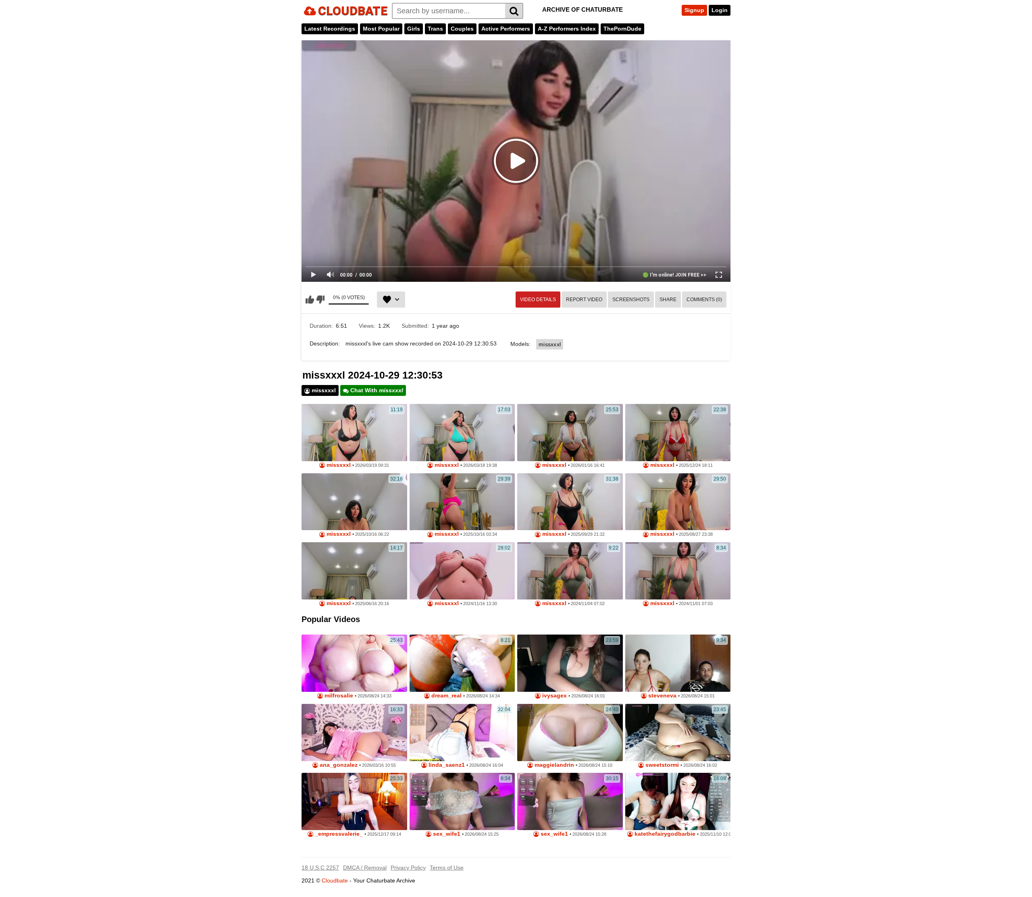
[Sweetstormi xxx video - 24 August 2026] (678, 732)
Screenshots (630, 299)
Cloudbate (335, 880)
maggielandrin (553, 765)
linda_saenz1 (446, 765)
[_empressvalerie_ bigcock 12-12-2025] (354, 801)
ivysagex (554, 696)
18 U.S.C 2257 (320, 867)
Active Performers (505, 28)
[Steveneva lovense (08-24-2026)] (678, 663)
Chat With (376, 390)
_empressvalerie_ (338, 834)
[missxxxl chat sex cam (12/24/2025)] (678, 432)
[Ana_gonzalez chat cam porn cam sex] (354, 732)
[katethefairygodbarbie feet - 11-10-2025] (678, 801)
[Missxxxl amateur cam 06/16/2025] (354, 570)
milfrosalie (338, 696)
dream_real (446, 696)
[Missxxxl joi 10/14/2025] (462, 502)
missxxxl (550, 344)
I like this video (310, 300)
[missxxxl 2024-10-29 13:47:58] (570, 570)
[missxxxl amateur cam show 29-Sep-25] (570, 502)
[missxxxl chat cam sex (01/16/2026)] (570, 432)
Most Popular (381, 28)
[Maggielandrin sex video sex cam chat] (570, 732)
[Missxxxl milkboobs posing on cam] (354, 502)
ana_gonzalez (338, 765)
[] (514, 11)
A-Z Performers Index (567, 28)
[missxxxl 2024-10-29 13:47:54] (678, 570)
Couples (462, 28)
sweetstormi (661, 765)
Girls (413, 28)
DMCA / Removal (365, 867)
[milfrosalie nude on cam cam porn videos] (354, 663)
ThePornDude (622, 28)
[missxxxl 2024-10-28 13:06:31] (462, 570)
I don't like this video (320, 300)
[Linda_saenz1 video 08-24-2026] (462, 732)
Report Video (584, 299)
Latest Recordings (329, 28)
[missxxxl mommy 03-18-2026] (354, 432)
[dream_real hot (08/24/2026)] (462, 663)
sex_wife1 (445, 834)
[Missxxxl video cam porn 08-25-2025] (678, 502)
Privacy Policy (408, 867)
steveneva (661, 696)
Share (668, 299)
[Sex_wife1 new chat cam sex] (462, 801)
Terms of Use (447, 867)
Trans (435, 28)
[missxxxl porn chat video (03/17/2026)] (462, 432)
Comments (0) (704, 299)
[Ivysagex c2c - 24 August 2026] (570, 663)
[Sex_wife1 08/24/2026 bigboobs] (570, 801)
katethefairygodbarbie (664, 834)
